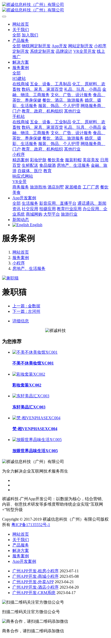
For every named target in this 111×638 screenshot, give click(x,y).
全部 (16, 35)
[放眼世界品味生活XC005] (37, 439)
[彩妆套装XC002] (28, 374)
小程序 (18, 263)
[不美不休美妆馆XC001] (35, 352)
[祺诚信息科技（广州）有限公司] (55, 7)
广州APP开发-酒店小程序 (35, 587)
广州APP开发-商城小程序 (35, 576)
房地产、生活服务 (28, 268)
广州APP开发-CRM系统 (34, 592)
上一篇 (26, 306)
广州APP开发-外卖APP (33, 582)
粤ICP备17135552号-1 (30, 524)
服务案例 (20, 257)
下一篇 (26, 311)
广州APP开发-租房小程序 (35, 571)
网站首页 (20, 24)
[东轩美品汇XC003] (30, 396)
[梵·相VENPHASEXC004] (36, 418)
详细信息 (20, 321)
